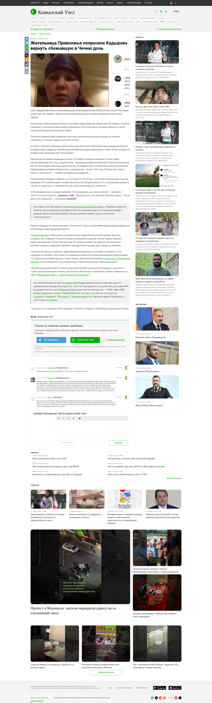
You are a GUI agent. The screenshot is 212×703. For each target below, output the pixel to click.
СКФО (138, 22)
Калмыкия (161, 18)
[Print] (26, 72)
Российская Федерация (88, 22)
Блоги (110, 3)
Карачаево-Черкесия (38, 22)
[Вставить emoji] (79, 418)
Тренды (55, 3)
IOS (76, 283)
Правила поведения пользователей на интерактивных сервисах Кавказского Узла (82, 697)
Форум (100, 3)
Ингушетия (134, 18)
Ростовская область (106, 22)
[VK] (26, 39)
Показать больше (106, 672)
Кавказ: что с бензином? (43, 29)
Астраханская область (84, 18)
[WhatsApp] (26, 47)
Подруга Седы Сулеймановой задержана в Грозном (155, 148)
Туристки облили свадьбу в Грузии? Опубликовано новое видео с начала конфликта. (156, 570)
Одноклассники (79, 296)
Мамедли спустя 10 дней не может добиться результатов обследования (163, 516)
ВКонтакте (63, 296)
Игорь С (50, 397)
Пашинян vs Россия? (106, 29)
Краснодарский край (55, 22)
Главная (33, 34)
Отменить (118, 443)
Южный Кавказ (36, 25)
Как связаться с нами (124, 688)
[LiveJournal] (26, 64)
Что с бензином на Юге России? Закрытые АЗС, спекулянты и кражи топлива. (156, 666)
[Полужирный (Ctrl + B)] (58, 418)
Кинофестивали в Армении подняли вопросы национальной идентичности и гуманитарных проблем (124, 518)
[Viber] (26, 51)
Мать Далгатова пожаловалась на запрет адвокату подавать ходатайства (154, 280)
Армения (71, 18)
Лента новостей (44, 34)
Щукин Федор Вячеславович (149, 405)
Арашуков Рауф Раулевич (147, 371)
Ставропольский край (150, 22)
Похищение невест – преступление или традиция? (63, 275)
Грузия (116, 18)
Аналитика (68, 3)
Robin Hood (51, 378)
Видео (120, 3)
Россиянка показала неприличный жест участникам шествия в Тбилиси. (100, 666)
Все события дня (174, 478)
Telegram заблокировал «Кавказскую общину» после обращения (155, 615)
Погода (148, 3)
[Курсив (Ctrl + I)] (63, 418)
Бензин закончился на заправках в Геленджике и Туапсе (85, 516)
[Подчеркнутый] (68, 418)
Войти (176, 11)
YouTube (53, 300)
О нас (110, 688)
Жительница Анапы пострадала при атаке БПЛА (56, 466)
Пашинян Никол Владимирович (150, 337)
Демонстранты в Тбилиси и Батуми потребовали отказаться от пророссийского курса (48, 517)
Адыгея (51, 18)
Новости (35, 3)
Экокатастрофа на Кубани (170, 29)
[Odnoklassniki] (26, 60)
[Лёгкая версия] (171, 3)
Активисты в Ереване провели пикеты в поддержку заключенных (154, 239)
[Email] (26, 68)
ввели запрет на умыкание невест (87, 206)
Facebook (38, 296)
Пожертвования (141, 688)
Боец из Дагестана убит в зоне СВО (152, 106)
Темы (45, 3)
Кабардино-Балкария (147, 18)
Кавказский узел (40, 235)
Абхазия (34, 18)
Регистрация (65, 443)
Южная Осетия (172, 22)
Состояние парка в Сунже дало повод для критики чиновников (155, 191)
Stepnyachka (52, 368)
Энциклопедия (85, 3)
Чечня (162, 22)
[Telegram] (26, 43)
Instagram (50, 296)
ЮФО (46, 25)
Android (68, 283)
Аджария (43, 18)
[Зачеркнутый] (73, 418)
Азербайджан (61, 18)
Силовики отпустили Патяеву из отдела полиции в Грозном (154, 67)
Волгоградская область (103, 18)
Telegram (63, 289)
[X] (26, 56)
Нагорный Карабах (71, 22)
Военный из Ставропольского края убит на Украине (57, 474)
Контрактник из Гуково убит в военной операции (131, 458)
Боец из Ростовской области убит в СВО (127, 474)
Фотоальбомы (134, 3)
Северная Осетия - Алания (124, 22)
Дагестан (124, 18)
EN (180, 3)
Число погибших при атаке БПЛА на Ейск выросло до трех (136, 466)
